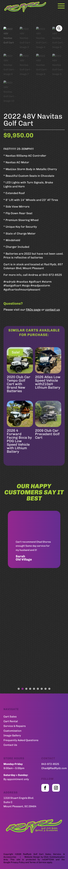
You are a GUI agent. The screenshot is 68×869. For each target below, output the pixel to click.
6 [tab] (38, 689)
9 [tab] (49, 689)
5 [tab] (34, 689)
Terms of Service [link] (37, 862)
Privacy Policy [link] (18, 862)
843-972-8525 (50, 764)
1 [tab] (19, 689)
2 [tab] (22, 689)
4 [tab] (30, 689)
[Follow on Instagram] (56, 788)
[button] (59, 28)
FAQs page (33, 309)
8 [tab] (45, 689)
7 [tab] (42, 689)
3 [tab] (26, 689)
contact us (52, 309)
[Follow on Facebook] (45, 788)
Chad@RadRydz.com (54, 768)
